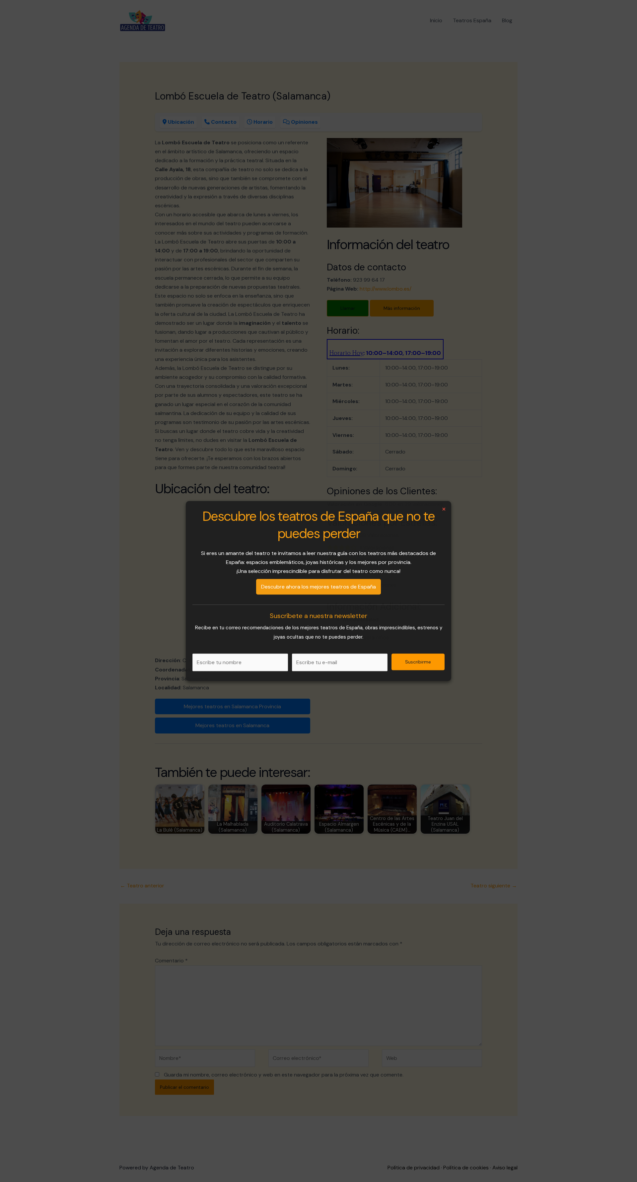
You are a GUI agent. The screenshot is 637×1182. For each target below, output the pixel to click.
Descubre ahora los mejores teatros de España (318, 586)
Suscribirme (418, 662)
